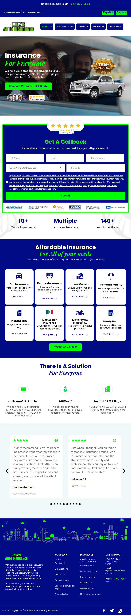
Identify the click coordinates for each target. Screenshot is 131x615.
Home (58, 559)
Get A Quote (60, 563)
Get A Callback (62, 580)
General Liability (87, 577)
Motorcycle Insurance (90, 594)
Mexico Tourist (87, 588)
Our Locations (61, 569)
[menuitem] (46, 27)
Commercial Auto (88, 561)
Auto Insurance (87, 559)
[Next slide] (123, 471)
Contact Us (60, 574)
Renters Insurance (88, 571)
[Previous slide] (7, 471)
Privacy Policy (61, 594)
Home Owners (87, 565)
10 (80, 504)
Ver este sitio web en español (65, 587)
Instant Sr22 (86, 582)
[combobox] (35, 168)
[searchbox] (36, 167)
